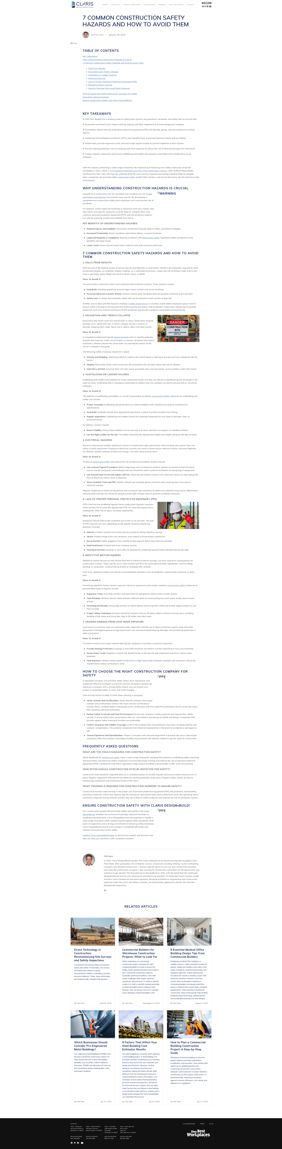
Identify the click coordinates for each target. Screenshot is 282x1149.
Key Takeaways (90, 56)
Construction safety (161, 396)
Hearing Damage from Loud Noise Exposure (109, 88)
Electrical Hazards (97, 78)
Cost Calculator (176, 4)
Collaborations (189, 1124)
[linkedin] (203, 6)
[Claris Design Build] (81, 4)
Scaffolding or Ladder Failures (102, 75)
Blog (211, 1124)
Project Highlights (131, 4)
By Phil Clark (97, 34)
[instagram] (205, 7)
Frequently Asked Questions (96, 97)
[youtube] (210, 6)
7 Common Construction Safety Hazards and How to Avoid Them (113, 63)
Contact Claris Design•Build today (99, 835)
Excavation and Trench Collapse (103, 71)
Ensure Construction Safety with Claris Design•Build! (107, 100)
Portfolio (115, 4)
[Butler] (207, 3)
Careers (161, 4)
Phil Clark (108, 856)
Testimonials (149, 4)
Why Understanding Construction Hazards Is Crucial (107, 59)
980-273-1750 (109, 1138)
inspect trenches (121, 337)
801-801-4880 (124, 1138)
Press (202, 1124)
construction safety (126, 177)
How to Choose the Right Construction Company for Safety (110, 94)
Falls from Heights (96, 68)
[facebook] (207, 6)
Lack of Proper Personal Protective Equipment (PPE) (112, 81)
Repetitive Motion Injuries (100, 85)
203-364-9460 (75, 1138)
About (105, 4)
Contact (190, 4)
